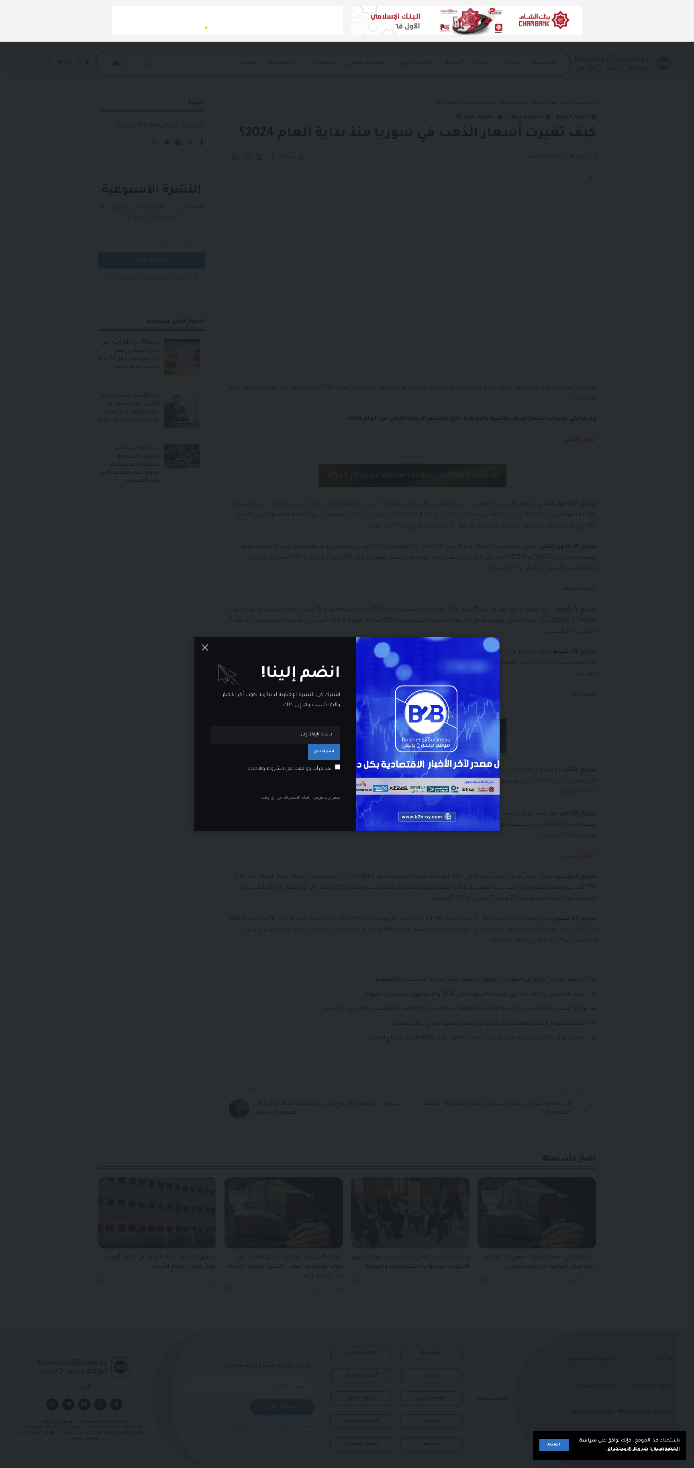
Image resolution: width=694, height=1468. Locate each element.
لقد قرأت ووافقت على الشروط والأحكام (290, 769)
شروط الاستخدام (627, 1449)
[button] (554, 1445)
